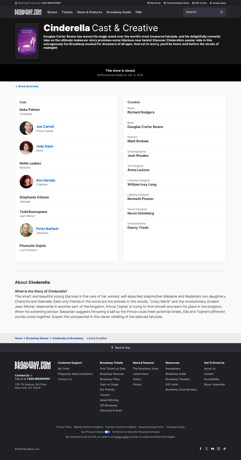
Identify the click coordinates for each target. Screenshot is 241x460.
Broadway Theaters (178, 379)
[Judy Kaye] (26, 147)
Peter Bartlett (47, 229)
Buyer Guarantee (214, 384)
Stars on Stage (109, 384)
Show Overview (28, 86)
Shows (52, 12)
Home (18, 338)
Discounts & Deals (111, 410)
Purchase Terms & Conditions (120, 427)
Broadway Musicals (112, 373)
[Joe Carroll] (26, 128)
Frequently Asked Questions (75, 373)
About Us (209, 368)
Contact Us (22, 375)
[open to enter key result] (221, 12)
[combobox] (204, 12)
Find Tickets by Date (113, 368)
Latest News (140, 373)
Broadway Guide (119, 12)
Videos (137, 379)
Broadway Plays (110, 379)
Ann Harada (45, 180)
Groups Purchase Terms (151, 427)
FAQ (139, 12)
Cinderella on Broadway (67, 338)
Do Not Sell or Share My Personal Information (136, 431)
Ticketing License (175, 427)
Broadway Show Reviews (181, 389)
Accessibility (211, 379)
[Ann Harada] (26, 181)
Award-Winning (109, 400)
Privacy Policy (64, 427)
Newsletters (173, 368)
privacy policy (122, 436)
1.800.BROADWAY (39, 3)
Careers (209, 373)
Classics (105, 394)
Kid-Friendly (107, 389)
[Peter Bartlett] (26, 230)
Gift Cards (201, 3)
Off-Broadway (108, 405)
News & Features (89, 12)
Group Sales (219, 3)
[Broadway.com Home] (28, 12)
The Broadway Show (178, 3)
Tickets (67, 12)
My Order (155, 3)
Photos (137, 384)
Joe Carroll (45, 127)
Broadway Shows (37, 338)
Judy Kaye (44, 146)
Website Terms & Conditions (88, 427)
